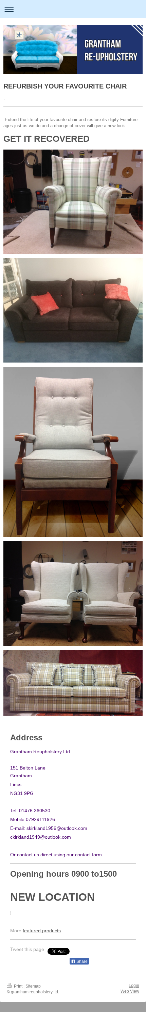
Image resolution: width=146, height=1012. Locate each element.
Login (134, 985)
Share (81, 961)
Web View (130, 991)
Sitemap (33, 986)
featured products (42, 930)
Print (18, 986)
